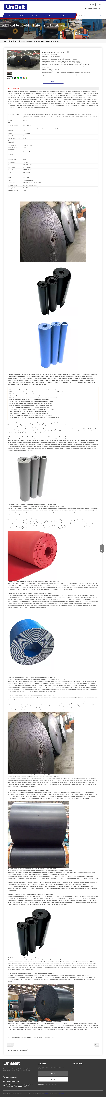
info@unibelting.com (94, 8)
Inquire (52, 81)
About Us (48, 16)
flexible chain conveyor (30, 1037)
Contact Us (61, 16)
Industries (35, 16)
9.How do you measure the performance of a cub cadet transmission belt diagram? (31, 405)
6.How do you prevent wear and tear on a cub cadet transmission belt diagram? (30, 399)
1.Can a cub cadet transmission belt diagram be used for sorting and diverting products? (32, 389)
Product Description (13, 88)
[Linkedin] (49, 1084)
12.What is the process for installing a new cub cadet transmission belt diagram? (30, 411)
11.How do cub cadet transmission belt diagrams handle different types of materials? (31, 409)
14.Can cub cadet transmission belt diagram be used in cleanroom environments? (30, 415)
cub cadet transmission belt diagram (17, 1050)
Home (10, 16)
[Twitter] (52, 1084)
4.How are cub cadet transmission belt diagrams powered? (24, 395)
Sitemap (46, 1093)
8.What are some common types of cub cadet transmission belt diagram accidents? (31, 403)
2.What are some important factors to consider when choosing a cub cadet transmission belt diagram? (36, 391)
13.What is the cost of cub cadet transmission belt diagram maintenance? (28, 413)
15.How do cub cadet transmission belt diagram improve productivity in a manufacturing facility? (34, 417)
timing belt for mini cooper (17, 1037)
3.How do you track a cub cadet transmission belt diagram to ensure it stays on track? (31, 393)
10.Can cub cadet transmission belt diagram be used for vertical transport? (29, 407)
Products (22, 16)
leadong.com (61, 1093)
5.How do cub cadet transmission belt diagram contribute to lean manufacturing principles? (33, 397)
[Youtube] (55, 1084)
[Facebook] (46, 1084)
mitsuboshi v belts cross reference (45, 1037)
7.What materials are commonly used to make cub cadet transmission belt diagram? (31, 401)
